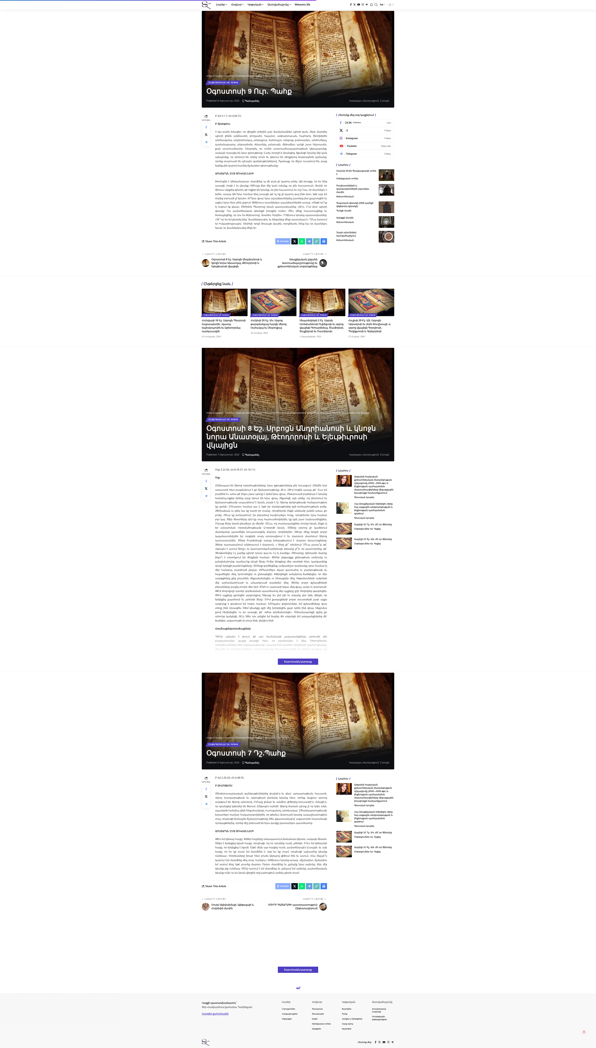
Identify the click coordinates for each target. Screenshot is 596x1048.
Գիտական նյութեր (364, 497)
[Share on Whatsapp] (302, 241)
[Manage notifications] (584, 1031)
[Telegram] (366, 4)
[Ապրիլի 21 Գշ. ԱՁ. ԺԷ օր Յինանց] (344, 543)
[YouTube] (359, 4)
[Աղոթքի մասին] (386, 222)
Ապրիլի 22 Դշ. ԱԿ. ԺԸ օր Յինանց (373, 524)
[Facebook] (350, 4)
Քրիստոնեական (345, 196)
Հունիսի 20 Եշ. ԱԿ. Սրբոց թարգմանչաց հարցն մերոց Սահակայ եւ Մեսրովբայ (269, 324)
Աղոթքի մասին (345, 217)
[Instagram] (363, 4)
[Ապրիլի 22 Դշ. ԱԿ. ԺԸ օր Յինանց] (344, 528)
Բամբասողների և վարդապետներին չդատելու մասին (352, 188)
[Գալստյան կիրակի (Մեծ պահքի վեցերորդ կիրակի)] (386, 207)
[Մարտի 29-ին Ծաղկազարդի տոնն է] (386, 175)
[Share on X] (206, 134)
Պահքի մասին (343, 210)
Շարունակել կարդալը (298, 661)
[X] (354, 4)
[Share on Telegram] (206, 142)
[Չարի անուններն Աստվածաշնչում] (386, 237)
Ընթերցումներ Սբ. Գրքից (223, 83)
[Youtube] (365, 146)
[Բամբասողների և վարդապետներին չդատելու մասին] (386, 190)
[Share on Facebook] (206, 127)
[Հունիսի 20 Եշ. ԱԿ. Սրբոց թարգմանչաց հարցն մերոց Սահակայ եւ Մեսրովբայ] (273, 302)
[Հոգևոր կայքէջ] (206, 4)
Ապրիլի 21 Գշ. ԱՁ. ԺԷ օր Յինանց (373, 539)
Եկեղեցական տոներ (347, 178)
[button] (376, 4)
